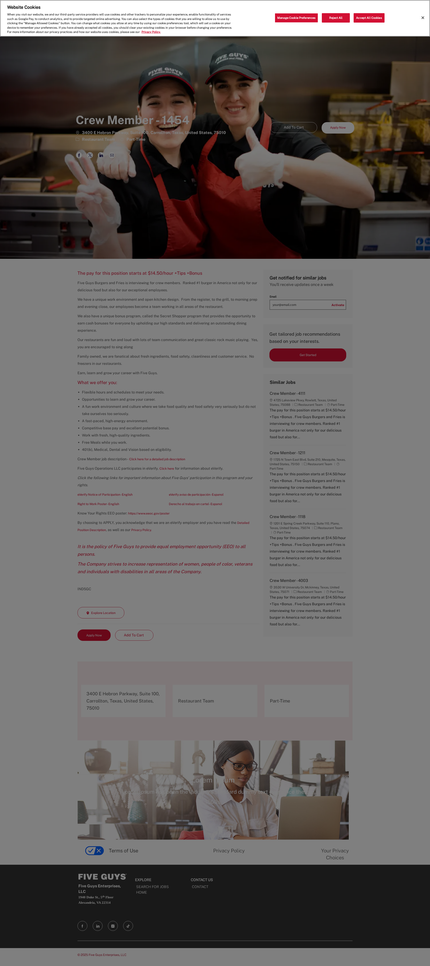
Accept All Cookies (369, 17)
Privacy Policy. (151, 32)
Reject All (335, 17)
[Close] (423, 18)
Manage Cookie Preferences (296, 17)
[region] (215, 18)
